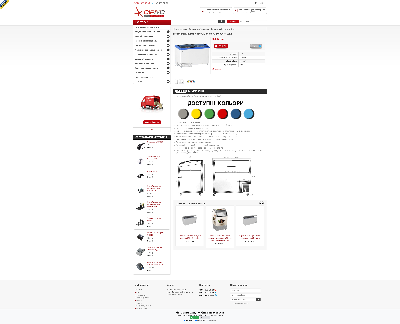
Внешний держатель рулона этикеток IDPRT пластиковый (154, 188)
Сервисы (139, 72)
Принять (194, 318)
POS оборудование (144, 36)
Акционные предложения (147, 32)
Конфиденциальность (144, 306)
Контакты (139, 290)
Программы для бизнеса (147, 27)
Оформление (141, 295)
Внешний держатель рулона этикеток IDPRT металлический (154, 204)
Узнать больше (152, 122)
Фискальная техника (145, 45)
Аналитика (189, 320)
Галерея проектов (144, 77)
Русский (259, 3)
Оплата (139, 303)
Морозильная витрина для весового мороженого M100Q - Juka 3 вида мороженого (220, 238)
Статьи (138, 81)
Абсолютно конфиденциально (241, 303)
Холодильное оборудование (148, 50)
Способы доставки (142, 298)
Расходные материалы (146, 41)
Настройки (201, 320)
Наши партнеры (141, 308)
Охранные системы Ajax (146, 54)
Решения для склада (145, 63)
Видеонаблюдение (144, 59)
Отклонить (205, 318)
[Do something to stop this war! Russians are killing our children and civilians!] (4, 4)
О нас (138, 292)
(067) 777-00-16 (161, 3)
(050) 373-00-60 (142, 3)
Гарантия (139, 300)
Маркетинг (212, 320)
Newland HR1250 (152, 171)
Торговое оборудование (146, 68)
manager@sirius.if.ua (174, 294)
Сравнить (217, 69)
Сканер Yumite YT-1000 (155, 142)
